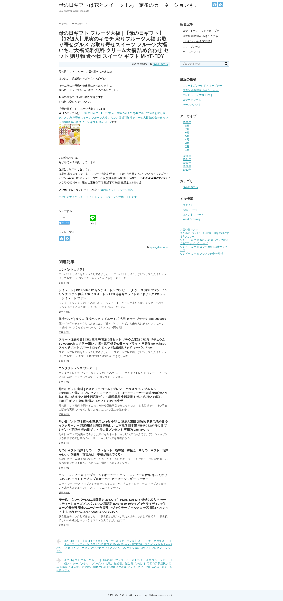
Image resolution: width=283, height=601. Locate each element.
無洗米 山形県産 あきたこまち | (201, 36)
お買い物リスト (189, 229)
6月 (187, 132)
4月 (187, 139)
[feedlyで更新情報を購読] (214, 4)
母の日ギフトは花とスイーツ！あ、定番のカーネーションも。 (129, 5)
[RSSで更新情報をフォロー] (220, 4)
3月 (187, 143)
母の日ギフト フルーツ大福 (117, 189)
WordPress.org (191, 219)
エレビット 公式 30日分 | (197, 41)
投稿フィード (190, 209)
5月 (187, 136)
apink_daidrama (159, 247)
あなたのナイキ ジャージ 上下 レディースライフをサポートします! (98, 196)
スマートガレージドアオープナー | (203, 30)
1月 (187, 149)
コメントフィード (193, 214)
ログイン (188, 205)
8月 (187, 125)
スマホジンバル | (192, 46)
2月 (187, 146)
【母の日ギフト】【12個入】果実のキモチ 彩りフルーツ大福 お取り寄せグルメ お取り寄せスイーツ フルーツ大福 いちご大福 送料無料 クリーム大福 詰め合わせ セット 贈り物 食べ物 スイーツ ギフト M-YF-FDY (113, 117)
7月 (187, 129)
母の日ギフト (160, 64)
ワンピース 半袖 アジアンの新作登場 (201, 253)
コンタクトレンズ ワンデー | (78, 368)
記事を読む (64, 283)
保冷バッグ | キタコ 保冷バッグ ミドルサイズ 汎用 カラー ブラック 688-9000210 (112, 318)
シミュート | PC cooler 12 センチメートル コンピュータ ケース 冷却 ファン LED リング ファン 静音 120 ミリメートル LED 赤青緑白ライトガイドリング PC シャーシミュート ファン (113, 294)
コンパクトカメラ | (71, 269)
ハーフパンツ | (191, 51)
